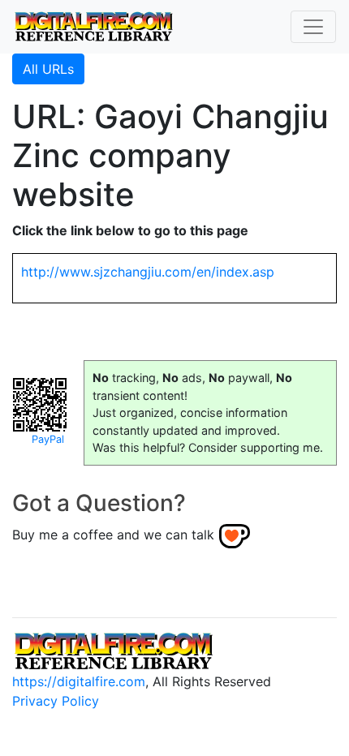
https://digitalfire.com (78, 681)
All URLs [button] (48, 69)
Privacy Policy (55, 701)
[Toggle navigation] (313, 27)
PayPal (48, 439)
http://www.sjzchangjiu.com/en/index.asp (147, 272)
